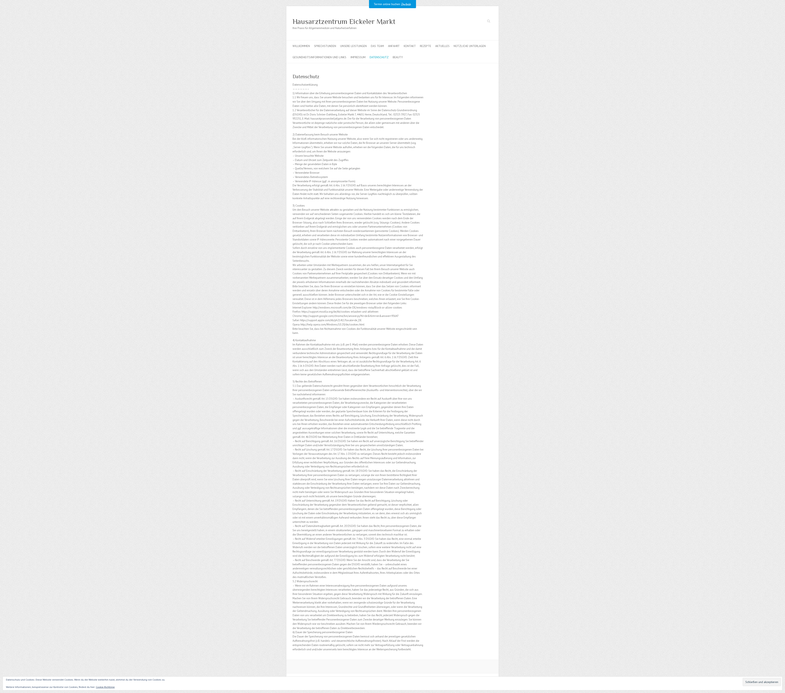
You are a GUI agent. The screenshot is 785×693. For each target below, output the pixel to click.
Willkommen (301, 46)
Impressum (358, 57)
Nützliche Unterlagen (470, 46)
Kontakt (410, 46)
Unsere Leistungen (353, 46)
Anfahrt (394, 46)
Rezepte (425, 46)
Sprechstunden (325, 46)
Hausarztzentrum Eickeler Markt (344, 21)
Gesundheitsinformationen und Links (319, 57)
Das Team (377, 46)
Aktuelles (442, 46)
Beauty (398, 57)
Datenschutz (379, 57)
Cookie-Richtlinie (105, 687)
